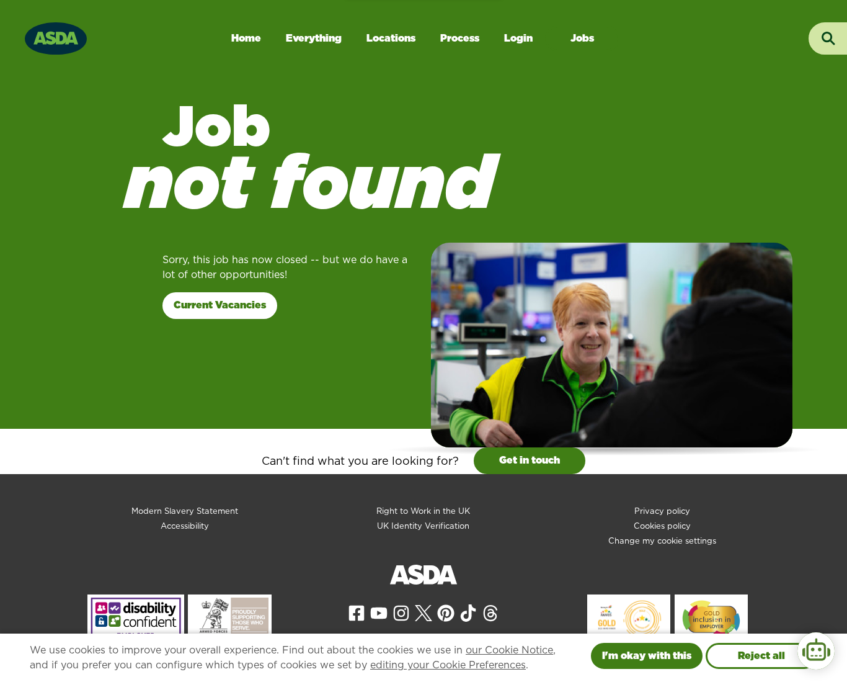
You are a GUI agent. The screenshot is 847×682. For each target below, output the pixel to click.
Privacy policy (662, 511)
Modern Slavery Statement (184, 511)
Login (518, 38)
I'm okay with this (646, 656)
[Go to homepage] (56, 36)
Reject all (761, 656)
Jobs (582, 38)
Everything (314, 38)
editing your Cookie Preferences (448, 665)
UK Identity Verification (423, 526)
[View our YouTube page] (379, 612)
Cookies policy (662, 526)
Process (459, 38)
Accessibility (185, 526)
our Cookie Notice (509, 650)
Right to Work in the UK (423, 511)
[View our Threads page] (490, 612)
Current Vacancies (220, 305)
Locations (390, 38)
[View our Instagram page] (401, 612)
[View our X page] (423, 612)
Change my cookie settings (662, 540)
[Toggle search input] (828, 38)
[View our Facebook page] (356, 612)
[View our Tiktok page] (468, 612)
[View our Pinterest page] (446, 612)
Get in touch (529, 460)
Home (246, 38)
